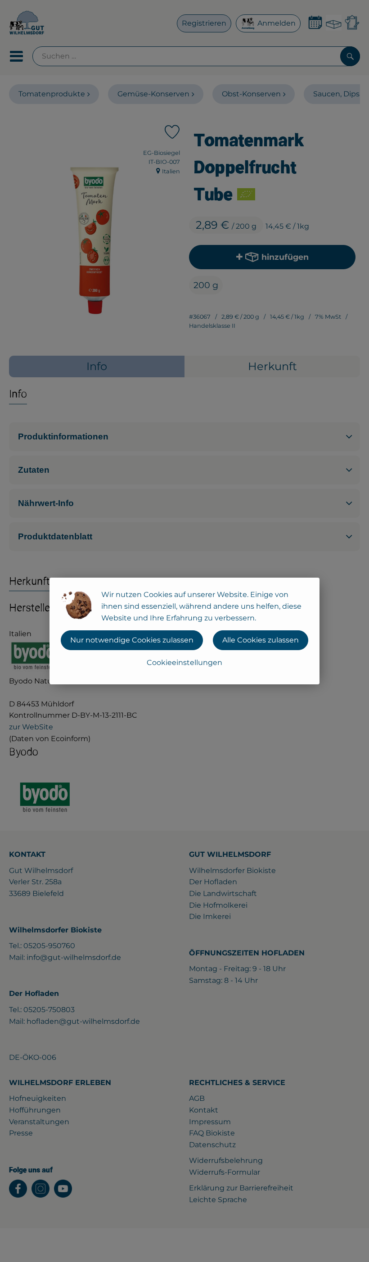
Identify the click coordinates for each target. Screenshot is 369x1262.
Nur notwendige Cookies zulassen (132, 640)
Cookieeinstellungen (184, 662)
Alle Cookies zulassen (260, 640)
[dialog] (184, 631)
